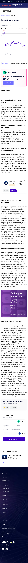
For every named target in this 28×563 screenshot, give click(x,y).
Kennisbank (5, 520)
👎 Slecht (13, 407)
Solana (20, 1)
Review (6, 190)
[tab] (5, 63)
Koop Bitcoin (5, 477)
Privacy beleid (5, 531)
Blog (3, 518)
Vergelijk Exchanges (16, 315)
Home (3, 15)
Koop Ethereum (6, 480)
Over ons (4, 536)
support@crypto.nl (7, 545)
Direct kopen (13, 439)
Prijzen (8, 15)
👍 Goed (6, 407)
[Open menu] (24, 11)
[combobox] (22, 433)
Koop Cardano (6, 486)
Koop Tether (5, 488)
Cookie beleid (5, 534)
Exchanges (5, 502)
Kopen (7, 83)
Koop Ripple (5, 483)
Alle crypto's (5, 504)
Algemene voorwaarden (8, 528)
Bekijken (13, 190)
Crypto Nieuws (6, 5)
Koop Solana (5, 491)
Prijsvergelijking (6, 499)
